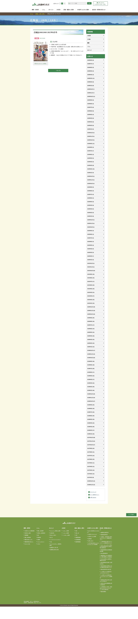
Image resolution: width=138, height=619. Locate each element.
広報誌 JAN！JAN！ (40, 13)
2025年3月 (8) (90, 121)
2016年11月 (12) (91, 484)
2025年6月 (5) (90, 111)
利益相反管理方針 (104, 534)
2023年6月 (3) (90, 198)
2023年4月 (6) (90, 205)
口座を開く (52, 533)
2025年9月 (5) (90, 100)
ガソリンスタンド (40, 541)
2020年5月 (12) (90, 332)
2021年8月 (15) (90, 277)
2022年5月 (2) (90, 245)
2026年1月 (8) (90, 85)
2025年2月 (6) (90, 125)
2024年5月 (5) (90, 158)
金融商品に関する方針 (54, 549)
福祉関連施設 (78, 541)
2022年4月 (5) (90, 248)
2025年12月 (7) (90, 89)
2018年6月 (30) (90, 415)
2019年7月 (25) (90, 368)
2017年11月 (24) (91, 441)
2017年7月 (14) (90, 455)
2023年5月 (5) (90, 201)
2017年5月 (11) (90, 462)
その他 (88, 39)
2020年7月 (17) (90, 325)
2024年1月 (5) (90, 172)
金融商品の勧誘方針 (105, 532)
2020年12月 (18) (91, 306)
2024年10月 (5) (90, 140)
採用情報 (90, 538)
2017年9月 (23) (90, 448)
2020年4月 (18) (90, 336)
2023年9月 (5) (90, 187)
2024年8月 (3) (90, 147)
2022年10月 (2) (90, 227)
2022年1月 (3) (90, 259)
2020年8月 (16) (90, 321)
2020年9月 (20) (90, 317)
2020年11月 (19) (91, 310)
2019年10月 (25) (91, 357)
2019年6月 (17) (90, 372)
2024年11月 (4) (90, 136)
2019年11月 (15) (91, 354)
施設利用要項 (103, 591)
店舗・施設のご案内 (68, 9)
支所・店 (77, 533)
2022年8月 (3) (90, 234)
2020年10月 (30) (91, 314)
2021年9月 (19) (90, 274)
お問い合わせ (93, 497)
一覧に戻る (58, 70)
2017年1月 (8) (90, 477)
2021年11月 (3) (90, 267)
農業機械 (26, 535)
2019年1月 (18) (90, 390)
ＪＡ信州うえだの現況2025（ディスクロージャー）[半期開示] (106, 576)
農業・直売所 (35, 9)
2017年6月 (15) (90, 459)
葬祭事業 (39, 537)
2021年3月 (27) (90, 296)
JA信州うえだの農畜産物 (29, 530)
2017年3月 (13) (90, 470)
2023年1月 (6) (90, 216)
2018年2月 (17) (90, 430)
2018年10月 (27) (91, 401)
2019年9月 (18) (90, 361)
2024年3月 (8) (90, 165)
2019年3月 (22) (90, 383)
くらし (43, 9)
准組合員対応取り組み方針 (106, 569)
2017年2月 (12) (90, 473)
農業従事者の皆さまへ (29, 541)
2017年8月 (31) (90, 452)
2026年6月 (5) (90, 67)
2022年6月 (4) (90, 241)
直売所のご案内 (28, 533)
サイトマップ (93, 492)
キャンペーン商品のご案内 (55, 530)
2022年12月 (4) (90, 219)
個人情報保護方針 (104, 553)
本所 (76, 530)
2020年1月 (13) (90, 346)
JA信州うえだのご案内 (83, 9)
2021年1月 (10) (90, 303)
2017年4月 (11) (90, 466)
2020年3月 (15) (90, 339)
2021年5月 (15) (90, 288)
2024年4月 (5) (90, 161)
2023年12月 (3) (90, 176)
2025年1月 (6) (90, 129)
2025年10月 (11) (91, 96)
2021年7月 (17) (90, 281)
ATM (76, 535)
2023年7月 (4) (90, 194)
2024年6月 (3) (90, 154)
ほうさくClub (27, 543)
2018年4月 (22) (90, 423)
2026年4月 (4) (90, 74)
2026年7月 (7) (90, 63)
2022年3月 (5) (90, 252)
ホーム (31, 13)
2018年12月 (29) (91, 394)
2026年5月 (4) (90, 71)
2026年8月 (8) (90, 60)
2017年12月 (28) (91, 437)
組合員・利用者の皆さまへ (99, 9)
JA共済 (58, 9)
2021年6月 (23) (90, 285)
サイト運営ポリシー (94, 494)
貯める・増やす (53, 535)
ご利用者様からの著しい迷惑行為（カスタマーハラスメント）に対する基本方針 (106, 588)
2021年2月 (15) (90, 299)
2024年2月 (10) (90, 169)
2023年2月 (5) (90, 212)
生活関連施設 (78, 539)
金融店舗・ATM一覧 (54, 547)
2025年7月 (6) (90, 107)
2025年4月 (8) (90, 118)
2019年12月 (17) (91, 350)
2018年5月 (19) (90, 419)
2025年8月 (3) (90, 103)
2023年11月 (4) (90, 179)
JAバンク (50, 9)
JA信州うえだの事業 (92, 536)
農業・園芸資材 (28, 537)
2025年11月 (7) (90, 92)
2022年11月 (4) (90, 223)
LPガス (38, 543)
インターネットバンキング (55, 539)
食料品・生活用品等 (41, 533)
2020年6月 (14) (90, 328)
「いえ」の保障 (66, 533)
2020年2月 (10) (90, 343)
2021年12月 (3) (90, 263)
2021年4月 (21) (90, 292)
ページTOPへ (131, 514)
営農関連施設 (78, 537)
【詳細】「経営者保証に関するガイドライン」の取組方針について (106, 538)
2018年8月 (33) (90, 408)
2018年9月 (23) (90, 404)
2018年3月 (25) (90, 426)
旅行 (38, 535)
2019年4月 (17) (90, 379)
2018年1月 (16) (90, 433)
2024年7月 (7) (90, 150)
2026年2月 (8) (90, 81)
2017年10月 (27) (91, 444)
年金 (51, 541)
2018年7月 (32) (90, 412)
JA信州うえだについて (92, 534)
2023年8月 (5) (90, 190)
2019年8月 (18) (90, 364)
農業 (88, 42)
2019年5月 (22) (90, 375)
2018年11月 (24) (91, 397)
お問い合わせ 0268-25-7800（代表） (100, 3)
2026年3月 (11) (90, 78)
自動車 (38, 539)
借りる (51, 537)
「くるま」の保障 (66, 535)
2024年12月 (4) (90, 132)
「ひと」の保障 (66, 530)
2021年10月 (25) (91, 270)
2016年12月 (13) (91, 481)
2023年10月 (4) (90, 183)
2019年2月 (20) (90, 386)
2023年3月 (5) (90, 208)
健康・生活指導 (40, 530)
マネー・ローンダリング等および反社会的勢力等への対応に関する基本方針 (106, 546)
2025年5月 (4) (90, 114)
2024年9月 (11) (90, 143)
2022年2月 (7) (90, 256)
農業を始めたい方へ (28, 539)
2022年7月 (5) (90, 238)
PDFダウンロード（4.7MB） (41, 63)
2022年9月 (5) (90, 230)
